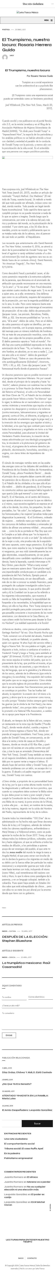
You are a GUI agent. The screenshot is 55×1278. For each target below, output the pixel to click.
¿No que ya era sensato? (16, 1084)
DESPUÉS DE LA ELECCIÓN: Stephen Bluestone (25, 939)
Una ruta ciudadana (33, 4)
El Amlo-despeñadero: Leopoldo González (27, 1110)
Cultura (12, 931)
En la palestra (12, 1153)
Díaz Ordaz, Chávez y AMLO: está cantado (27, 1072)
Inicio (4, 931)
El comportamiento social (19, 1143)
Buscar (37, 1123)
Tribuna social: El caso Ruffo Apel (23, 1148)
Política (6, 29)
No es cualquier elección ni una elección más (24, 1188)
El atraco (32, 1177)
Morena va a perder (38, 1182)
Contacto (32, 1258)
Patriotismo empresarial (18, 1158)
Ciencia (12, 957)
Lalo (12, 55)
